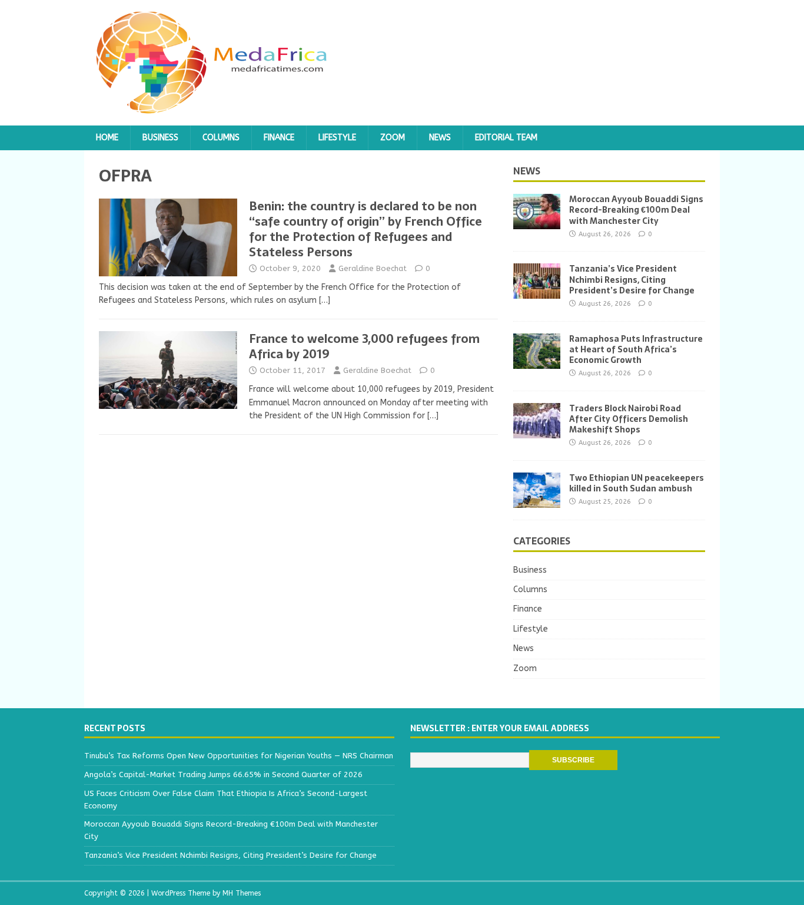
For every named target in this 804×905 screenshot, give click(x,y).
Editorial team (506, 138)
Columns (221, 138)
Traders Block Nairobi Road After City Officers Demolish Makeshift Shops (628, 419)
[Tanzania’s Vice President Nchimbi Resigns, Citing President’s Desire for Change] (536, 292)
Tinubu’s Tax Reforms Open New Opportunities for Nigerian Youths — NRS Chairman (238, 755)
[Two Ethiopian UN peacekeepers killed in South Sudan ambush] (536, 501)
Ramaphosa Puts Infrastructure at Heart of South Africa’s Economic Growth (636, 349)
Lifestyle (337, 138)
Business (160, 138)
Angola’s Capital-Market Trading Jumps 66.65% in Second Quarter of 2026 (223, 774)
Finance (279, 138)
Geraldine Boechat (372, 268)
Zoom (392, 138)
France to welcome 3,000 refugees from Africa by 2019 (364, 346)
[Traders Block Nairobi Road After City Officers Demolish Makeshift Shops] (536, 431)
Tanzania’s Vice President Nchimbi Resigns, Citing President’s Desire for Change (632, 279)
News (440, 138)
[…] (324, 300)
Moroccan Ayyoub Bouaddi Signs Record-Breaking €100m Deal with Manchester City (636, 210)
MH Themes (241, 893)
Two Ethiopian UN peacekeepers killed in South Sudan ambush (636, 483)
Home (107, 138)
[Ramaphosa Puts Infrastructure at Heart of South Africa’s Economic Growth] (536, 361)
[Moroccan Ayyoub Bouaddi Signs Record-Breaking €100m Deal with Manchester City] (536, 222)
